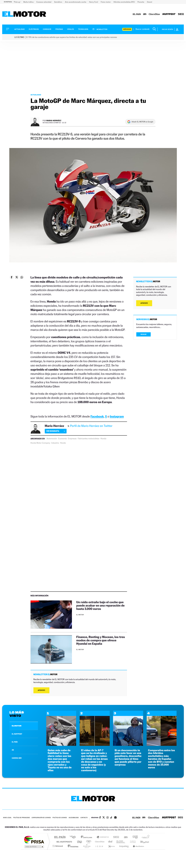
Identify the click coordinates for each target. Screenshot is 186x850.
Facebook (97, 416)
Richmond (58, 846)
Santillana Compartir (102, 837)
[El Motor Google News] (115, 817)
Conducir (47, 29)
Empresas (72, 438)
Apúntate (41, 690)
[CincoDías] (154, 14)
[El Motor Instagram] (108, 817)
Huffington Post (63, 841)
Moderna (72, 846)
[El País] (137, 14)
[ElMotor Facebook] (100, 817)
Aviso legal (7, 818)
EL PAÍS (15, 742)
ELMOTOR (16, 726)
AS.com (124, 837)
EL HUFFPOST (17, 734)
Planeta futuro (131, 841)
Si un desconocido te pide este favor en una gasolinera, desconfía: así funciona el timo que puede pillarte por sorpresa (128, 757)
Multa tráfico (28, 2)
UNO (80, 841)
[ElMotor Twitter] (103, 817)
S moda (111, 846)
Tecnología (83, 29)
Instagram (117, 416)
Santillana (87, 837)
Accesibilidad (74, 818)
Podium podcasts (86, 846)
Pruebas (59, 29)
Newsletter (101, 29)
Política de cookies (60, 818)
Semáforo (58, 2)
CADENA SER (17, 758)
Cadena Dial (110, 841)
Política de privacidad (21, 818)
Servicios (127, 29)
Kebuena (142, 841)
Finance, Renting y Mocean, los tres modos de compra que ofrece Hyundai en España (100, 640)
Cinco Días (99, 841)
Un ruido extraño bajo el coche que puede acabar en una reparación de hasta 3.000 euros (100, 605)
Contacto (83, 818)
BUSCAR (143, 334)
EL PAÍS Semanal (121, 841)
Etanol (149, 2)
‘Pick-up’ (17, 2)
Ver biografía (52, 431)
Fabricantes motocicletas (88, 438)
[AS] (144, 14)
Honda (103, 438)
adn (134, 837)
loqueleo (124, 846)
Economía (62, 438)
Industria (55, 443)
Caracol (145, 837)
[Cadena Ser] (181, 14)
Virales (70, 29)
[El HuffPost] (169, 14)
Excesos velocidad (44, 2)
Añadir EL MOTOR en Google (142, 122)
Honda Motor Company (40, 443)
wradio (88, 841)
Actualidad (19, 29)
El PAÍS (59, 837)
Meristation (138, 846)
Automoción (51, 438)
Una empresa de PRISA (34, 839)
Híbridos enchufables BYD (124, 2)
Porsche (141, 2)
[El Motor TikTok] (111, 817)
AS (13, 750)
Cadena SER (115, 837)
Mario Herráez (53, 120)
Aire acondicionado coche (76, 2)
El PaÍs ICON (99, 846)
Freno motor (106, 2)
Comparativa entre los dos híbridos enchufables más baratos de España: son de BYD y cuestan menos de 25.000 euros (161, 759)
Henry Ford (93, 2)
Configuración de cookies (41, 818)
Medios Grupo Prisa (34, 846)
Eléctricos (34, 29)
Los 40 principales (73, 837)
